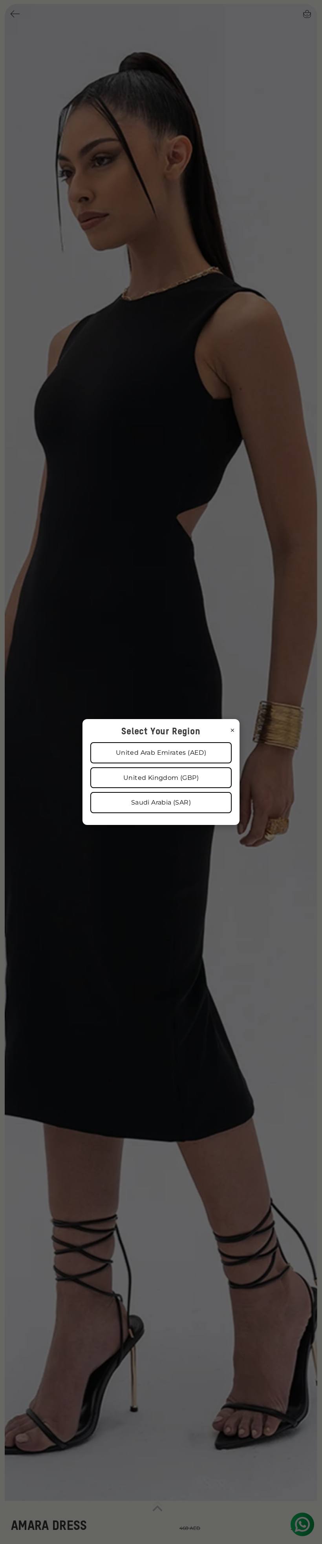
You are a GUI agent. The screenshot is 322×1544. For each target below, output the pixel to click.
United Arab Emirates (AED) (161, 752)
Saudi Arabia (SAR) (161, 802)
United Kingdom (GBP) (161, 777)
